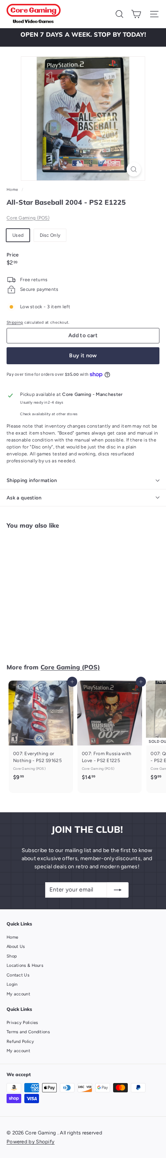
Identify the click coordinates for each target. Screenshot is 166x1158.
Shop (12, 956)
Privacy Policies (22, 1022)
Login (12, 984)
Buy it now (83, 355)
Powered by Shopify (30, 1141)
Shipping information (32, 480)
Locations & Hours (25, 965)
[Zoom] (134, 169)
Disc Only (50, 235)
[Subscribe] (118, 890)
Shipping (15, 322)
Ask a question (24, 498)
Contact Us (18, 975)
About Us (16, 946)
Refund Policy (20, 1041)
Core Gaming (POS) (28, 218)
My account (18, 994)
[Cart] (136, 14)
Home (13, 189)
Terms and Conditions (28, 1031)
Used (18, 235)
